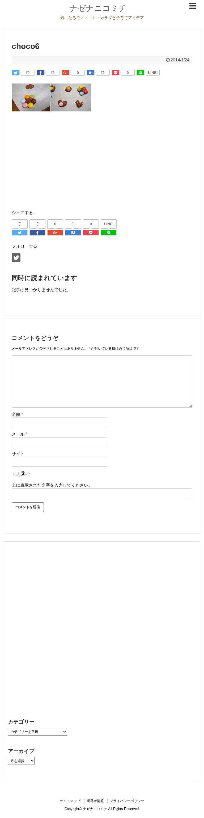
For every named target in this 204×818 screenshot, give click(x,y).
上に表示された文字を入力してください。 (52, 485)
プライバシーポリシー (127, 801)
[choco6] (91, 73)
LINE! (153, 72)
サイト (18, 454)
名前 (17, 414)
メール (19, 434)
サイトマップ (70, 801)
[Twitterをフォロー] (16, 257)
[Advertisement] (102, 167)
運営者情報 (95, 801)
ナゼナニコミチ (98, 8)
